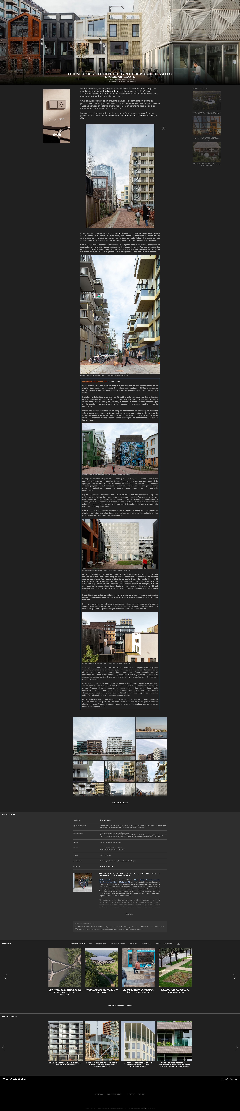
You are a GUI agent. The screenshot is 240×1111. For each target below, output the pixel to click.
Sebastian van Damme (107, 866)
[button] (5, 977)
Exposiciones (168, 943)
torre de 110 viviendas (135, 116)
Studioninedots (110, 91)
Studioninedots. (105, 820)
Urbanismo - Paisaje (77, 943)
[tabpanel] (120, 977)
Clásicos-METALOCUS (117, 943)
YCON (150, 116)
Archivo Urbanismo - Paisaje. (120, 1005)
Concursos (133, 943)
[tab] (77, 943)
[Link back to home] (14, 1079)
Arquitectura (101, 943)
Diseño (157, 943)
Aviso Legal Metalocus (116, 1108)
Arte (90, 943)
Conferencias (146, 943)
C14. (82, 118)
